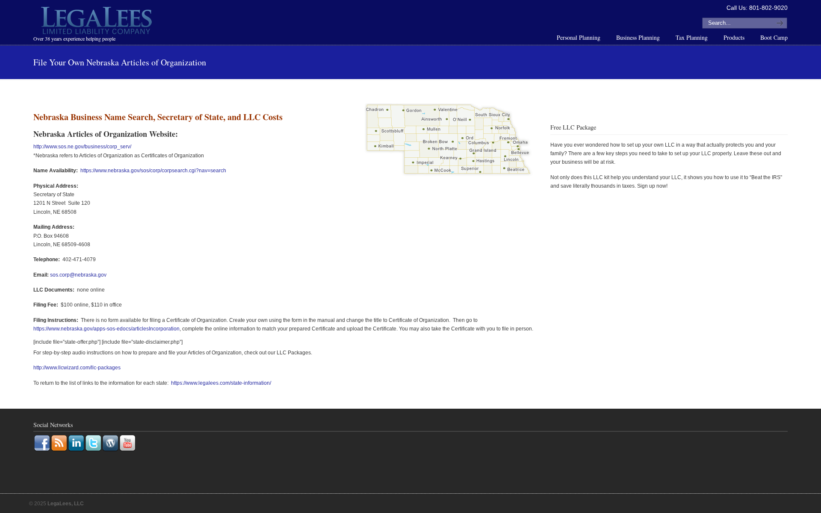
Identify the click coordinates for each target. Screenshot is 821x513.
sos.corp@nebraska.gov (78, 275)
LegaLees (97, 22)
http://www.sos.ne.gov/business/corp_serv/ (82, 147)
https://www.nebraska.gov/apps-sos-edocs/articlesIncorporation (106, 329)
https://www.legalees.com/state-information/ (221, 383)
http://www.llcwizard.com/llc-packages (77, 368)
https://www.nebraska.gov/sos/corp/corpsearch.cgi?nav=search (153, 171)
